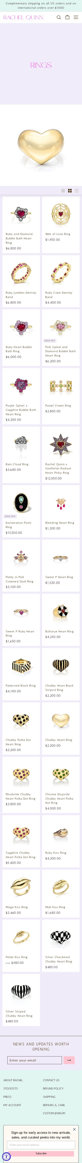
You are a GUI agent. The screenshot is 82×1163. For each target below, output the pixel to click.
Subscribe (41, 1153)
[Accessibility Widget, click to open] (6, 1156)
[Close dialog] (74, 1129)
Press (7, 1097)
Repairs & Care (54, 1105)
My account (12, 1105)
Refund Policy (53, 1088)
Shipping (49, 1097)
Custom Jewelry (54, 1113)
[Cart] (67, 17)
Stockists (10, 1088)
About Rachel (13, 1080)
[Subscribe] (69, 1060)
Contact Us (51, 1080)
